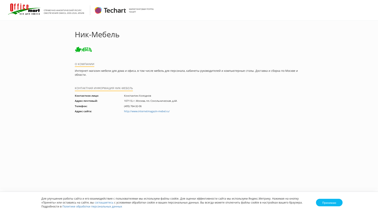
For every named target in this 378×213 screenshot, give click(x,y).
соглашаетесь (104, 202)
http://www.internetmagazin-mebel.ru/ (147, 111)
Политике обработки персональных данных (92, 206)
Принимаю (329, 203)
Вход (369, 12)
